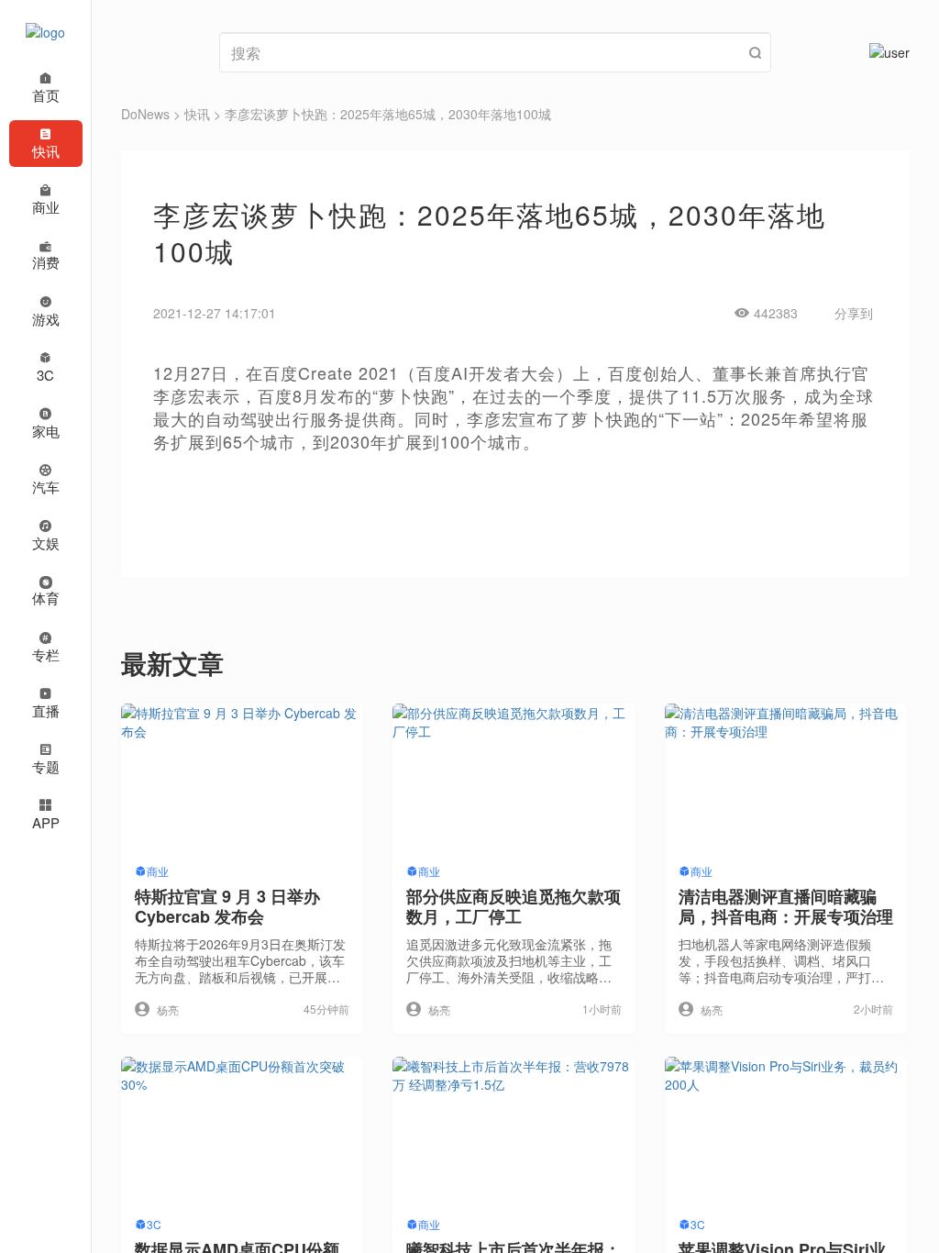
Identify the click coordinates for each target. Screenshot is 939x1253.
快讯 (197, 114)
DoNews (145, 114)
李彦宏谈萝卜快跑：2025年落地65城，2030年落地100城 (388, 114)
